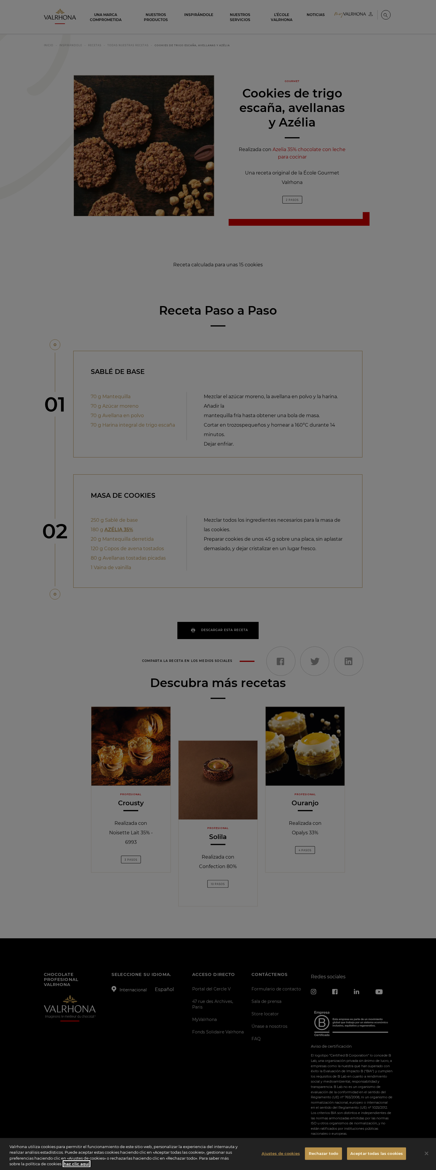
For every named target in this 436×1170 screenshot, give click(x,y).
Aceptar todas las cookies (376, 1153)
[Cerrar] (426, 1153)
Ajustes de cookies (281, 1153)
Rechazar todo (323, 1153)
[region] (218, 1154)
